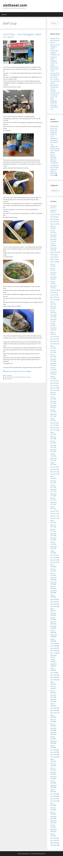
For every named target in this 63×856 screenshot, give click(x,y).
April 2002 (53, 845)
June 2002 (53, 840)
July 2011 (53, 511)
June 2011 (53, 513)
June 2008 (53, 646)
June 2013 (53, 425)
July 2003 (53, 794)
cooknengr (53, 165)
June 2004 (53, 752)
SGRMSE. (53, 138)
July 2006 (53, 672)
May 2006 (53, 677)
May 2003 (53, 799)
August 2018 (54, 252)
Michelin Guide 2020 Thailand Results (55, 40)
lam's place (28, 377)
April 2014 (53, 388)
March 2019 (54, 224)
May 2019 (53, 219)
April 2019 (53, 221)
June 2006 (53, 675)
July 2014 (53, 381)
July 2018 (53, 255)
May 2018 (53, 259)
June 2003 (53, 796)
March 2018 (54, 262)
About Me (4, 14)
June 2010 (53, 557)
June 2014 (53, 383)
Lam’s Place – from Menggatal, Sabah (22, 34)
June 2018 (53, 257)
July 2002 (53, 838)
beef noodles (8, 377)
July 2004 (53, 750)
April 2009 (53, 606)
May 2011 (53, 516)
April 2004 (53, 757)
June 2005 (53, 708)
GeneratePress (41, 853)
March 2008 (54, 653)
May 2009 (53, 604)
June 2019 (53, 217)
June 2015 (53, 339)
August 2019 (54, 214)
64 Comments (8, 379)
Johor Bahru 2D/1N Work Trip (54, 107)
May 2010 (53, 560)
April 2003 (53, 801)
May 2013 (53, 428)
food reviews (21, 377)
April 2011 (53, 518)
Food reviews (8, 375)
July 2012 (53, 467)
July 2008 (53, 643)
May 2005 (53, 710)
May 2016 (53, 297)
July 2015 (53, 336)
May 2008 (53, 648)
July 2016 (53, 292)
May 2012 (53, 472)
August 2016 (54, 290)
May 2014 (53, 385)
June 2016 (53, 295)
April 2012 (53, 474)
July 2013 (53, 423)
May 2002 (53, 843)
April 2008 (53, 650)
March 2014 (54, 390)
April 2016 (53, 299)
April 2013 (53, 430)
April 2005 (53, 713)
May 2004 (53, 754)
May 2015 (53, 341)
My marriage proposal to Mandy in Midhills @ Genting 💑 (54, 171)
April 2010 (53, 562)
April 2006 (53, 680)
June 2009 (53, 602)
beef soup (14, 377)
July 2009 (53, 599)
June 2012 (53, 469)
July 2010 (53, 555)
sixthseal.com (15, 5)
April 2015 (53, 344)
